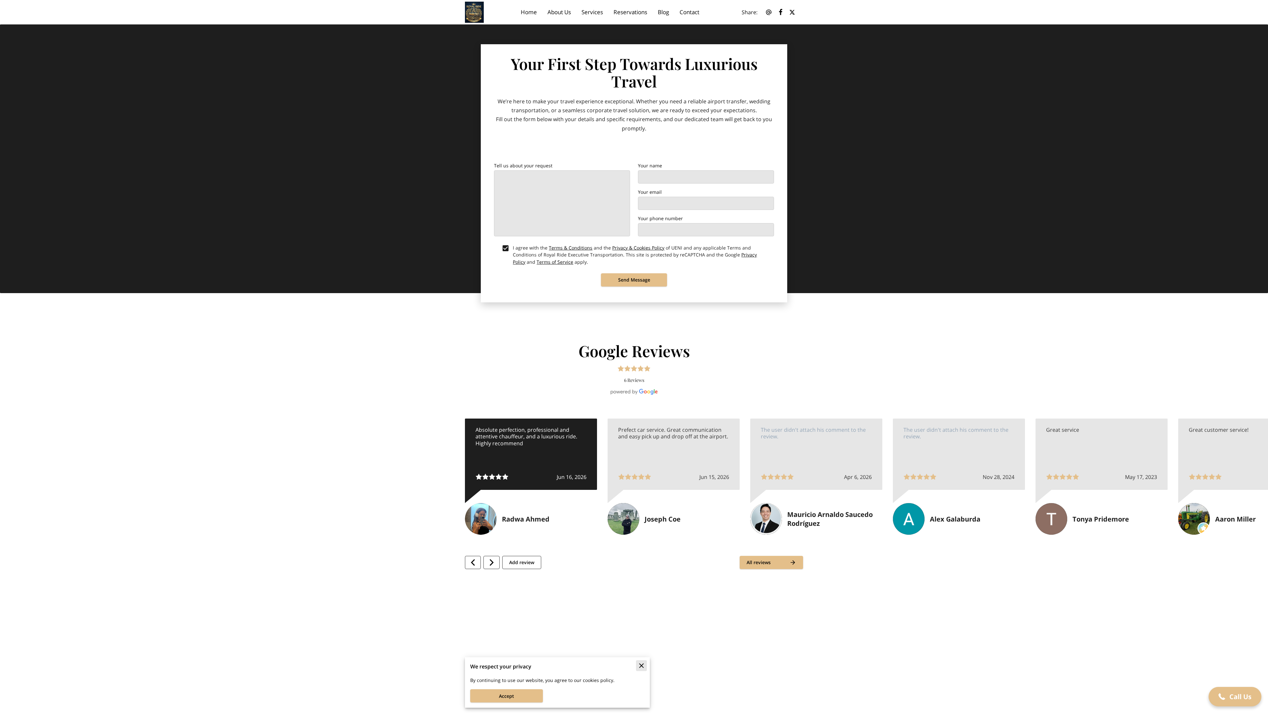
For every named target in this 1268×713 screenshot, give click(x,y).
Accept (506, 696)
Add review (521, 562)
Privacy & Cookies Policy (638, 248)
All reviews (759, 562)
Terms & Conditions (570, 248)
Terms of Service (555, 262)
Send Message (634, 280)
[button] (1235, 697)
